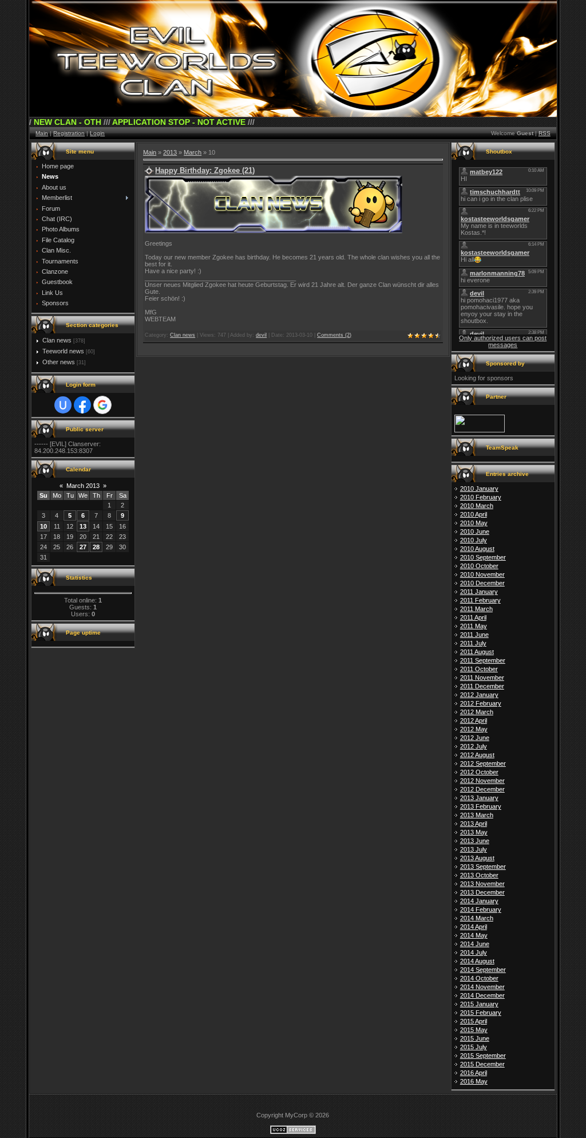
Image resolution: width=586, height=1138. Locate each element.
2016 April (473, 1072)
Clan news (57, 340)
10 (43, 526)
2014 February (480, 909)
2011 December (482, 686)
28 (96, 547)
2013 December (482, 892)
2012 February (480, 703)
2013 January (479, 797)
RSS (545, 133)
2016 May (474, 1081)
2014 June (474, 943)
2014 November (482, 986)
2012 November (482, 780)
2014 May (474, 935)
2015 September (483, 1055)
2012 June (474, 737)
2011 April (473, 617)
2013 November (482, 883)
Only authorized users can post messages (503, 341)
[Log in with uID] (63, 405)
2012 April (473, 720)
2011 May (473, 626)
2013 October (479, 875)
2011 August (477, 651)
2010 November (482, 574)
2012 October (479, 772)
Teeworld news (63, 351)
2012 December (482, 789)
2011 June (474, 634)
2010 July (473, 540)
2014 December (482, 995)
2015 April (473, 1021)
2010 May (474, 522)
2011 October (479, 669)
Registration (69, 133)
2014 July (473, 952)
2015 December (482, 1064)
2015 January (479, 1004)
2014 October (479, 978)
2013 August (477, 858)
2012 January (479, 694)
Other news (58, 362)
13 (83, 526)
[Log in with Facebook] (82, 405)
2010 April (473, 514)
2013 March (476, 815)
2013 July (473, 849)
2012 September (483, 763)
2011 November (482, 677)
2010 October (479, 565)
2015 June (474, 1038)
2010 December (482, 583)
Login (97, 133)
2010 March (476, 505)
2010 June (474, 531)
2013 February (480, 806)
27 (83, 547)
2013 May (474, 832)
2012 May (474, 729)
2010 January (479, 488)
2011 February (480, 600)
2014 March (476, 918)
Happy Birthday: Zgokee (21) (205, 170)
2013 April (473, 823)
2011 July (473, 643)
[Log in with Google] (102, 405)
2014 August (477, 961)
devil (261, 335)
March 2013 (83, 485)
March (192, 152)
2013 (170, 152)
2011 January (479, 591)
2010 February (480, 497)
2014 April (473, 926)
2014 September (483, 969)
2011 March (476, 608)
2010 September (483, 557)
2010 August (477, 548)
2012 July (473, 746)
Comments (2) (334, 335)
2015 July (473, 1047)
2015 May (474, 1029)
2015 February (480, 1012)
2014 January (479, 900)
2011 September (482, 660)
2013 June (474, 840)
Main (41, 133)
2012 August (477, 754)
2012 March (476, 711)
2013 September (483, 866)
